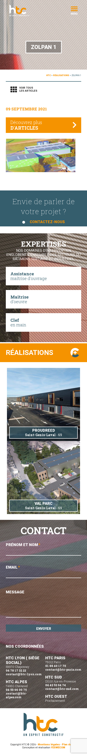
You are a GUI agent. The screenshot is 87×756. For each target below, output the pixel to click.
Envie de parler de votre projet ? (43, 210)
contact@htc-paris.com (63, 669)
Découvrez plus (26, 125)
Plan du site (69, 744)
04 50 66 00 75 (16, 690)
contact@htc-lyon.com (24, 674)
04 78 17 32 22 (16, 670)
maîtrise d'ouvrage (28, 276)
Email (13, 567)
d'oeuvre (19, 299)
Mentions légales (49, 744)
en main (18, 322)
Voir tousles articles (28, 89)
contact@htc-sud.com (62, 689)
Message (15, 592)
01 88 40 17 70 (55, 666)
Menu (74, 13)
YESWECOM (58, 747)
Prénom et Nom (23, 544)
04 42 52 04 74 (55, 685)
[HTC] (26, 10)
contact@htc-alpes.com (16, 695)
